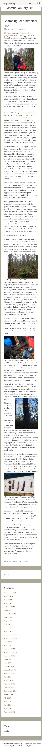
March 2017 (8, 680)
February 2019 (9, 656)
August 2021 (8, 621)
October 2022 (9, 607)
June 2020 (8, 642)
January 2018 (9, 666)
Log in (6, 731)
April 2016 (8, 705)
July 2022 (7, 610)
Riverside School (10, 464)
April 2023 (8, 600)
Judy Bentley (9, 3)
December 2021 (10, 614)
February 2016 (9, 712)
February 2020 (9, 649)
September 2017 (10, 673)
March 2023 (8, 603)
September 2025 (10, 593)
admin (23, 29)
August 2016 (8, 694)
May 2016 (7, 701)
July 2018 (7, 659)
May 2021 (7, 628)
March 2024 (8, 596)
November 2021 (10, 617)
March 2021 (8, 631)
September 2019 (10, 652)
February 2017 (9, 684)
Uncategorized (12, 562)
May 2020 (7, 645)
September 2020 (10, 638)
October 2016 (9, 687)
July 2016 (7, 698)
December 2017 (10, 670)
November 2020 (10, 635)
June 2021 (7, 624)
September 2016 (10, 691)
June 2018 (7, 663)
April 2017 (7, 677)
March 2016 (8, 708)
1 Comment (25, 562)
